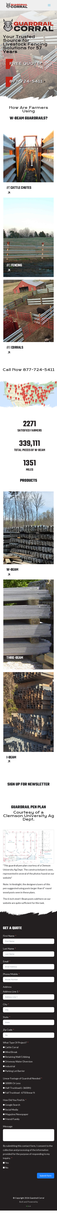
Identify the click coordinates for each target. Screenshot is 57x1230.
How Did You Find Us (14, 1099)
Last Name (8, 948)
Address (7, 986)
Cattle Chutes (18, 188)
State (5, 1017)
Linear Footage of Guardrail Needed (21, 1078)
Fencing (14, 265)
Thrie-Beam (14, 658)
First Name (8, 935)
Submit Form (45, 1175)
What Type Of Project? (15, 1042)
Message (7, 1126)
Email (5, 961)
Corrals (14, 347)
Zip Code (7, 1029)
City (5, 1004)
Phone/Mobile (10, 974)
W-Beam (12, 570)
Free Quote (24, 63)
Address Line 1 (10, 991)
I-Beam (11, 757)
